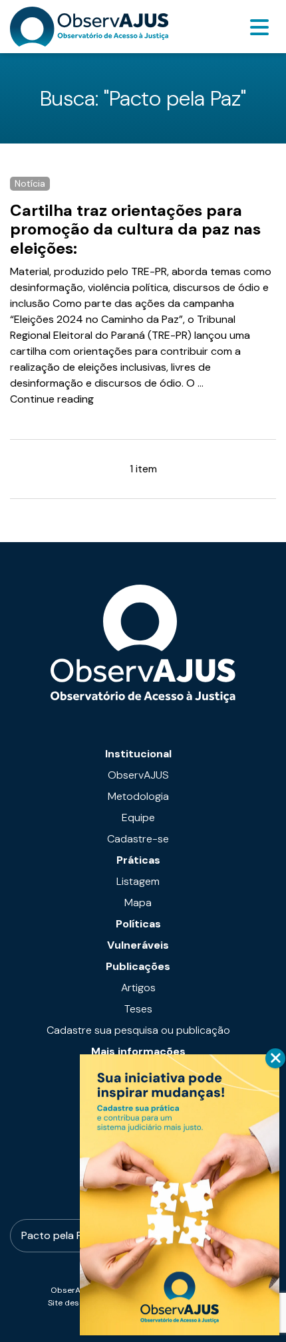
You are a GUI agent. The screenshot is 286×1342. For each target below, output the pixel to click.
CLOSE (275, 1058)
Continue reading (52, 399)
